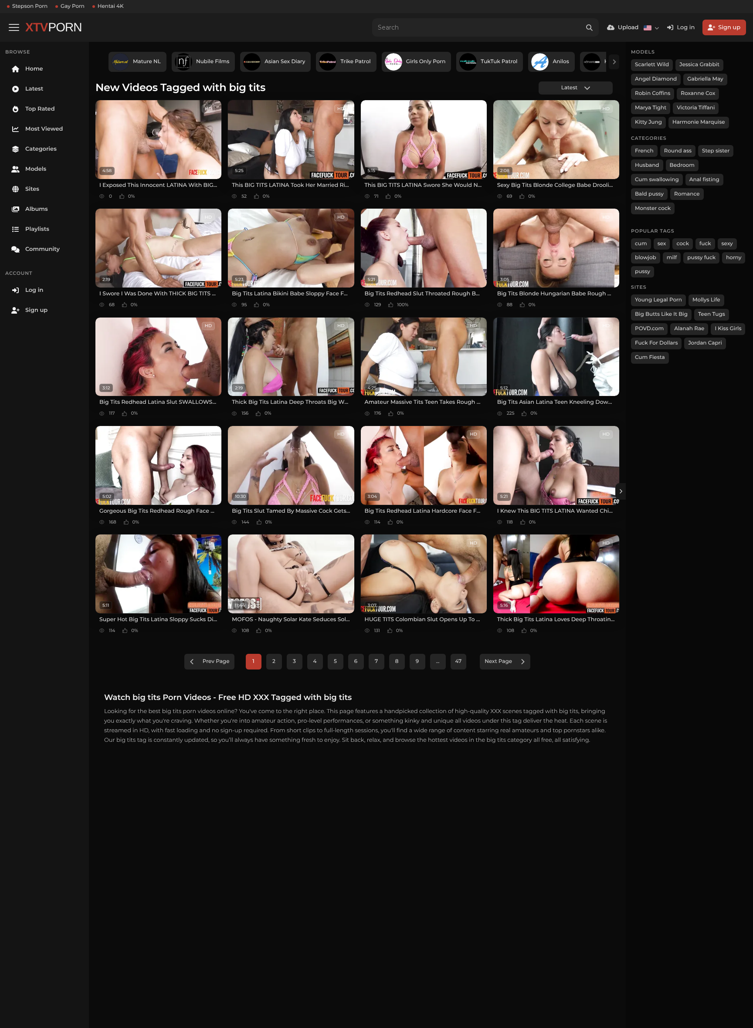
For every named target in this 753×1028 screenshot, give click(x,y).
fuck (705, 243)
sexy (727, 243)
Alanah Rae (689, 328)
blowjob (645, 257)
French (644, 151)
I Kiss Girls (728, 328)
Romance (686, 194)
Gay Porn (73, 6)
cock (682, 243)
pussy (642, 271)
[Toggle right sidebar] (620, 491)
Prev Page (216, 661)
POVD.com (649, 328)
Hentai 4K (111, 6)
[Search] (589, 27)
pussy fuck (701, 257)
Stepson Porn (29, 6)
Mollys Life (706, 300)
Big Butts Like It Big (661, 314)
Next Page (498, 661)
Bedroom (682, 165)
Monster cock (653, 208)
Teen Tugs (711, 314)
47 (458, 661)
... (437, 661)
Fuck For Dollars (656, 343)
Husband (647, 165)
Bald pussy (649, 194)
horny (733, 257)
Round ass (678, 151)
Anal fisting (704, 179)
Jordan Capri (705, 343)
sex (662, 243)
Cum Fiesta (650, 357)
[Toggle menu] (14, 27)
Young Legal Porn (658, 300)
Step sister (715, 151)
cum (641, 243)
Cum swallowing (657, 179)
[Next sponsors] (614, 61)
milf (672, 257)
